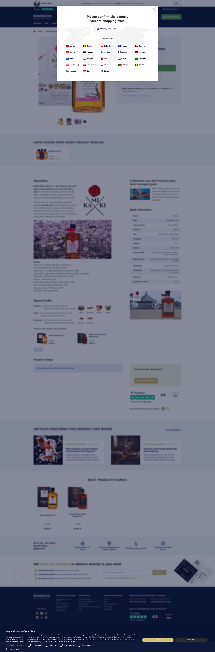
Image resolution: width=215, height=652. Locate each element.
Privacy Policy (70, 641)
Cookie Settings (60, 641)
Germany (142, 52)
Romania (142, 65)
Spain (89, 71)
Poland (106, 65)
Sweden (107, 71)
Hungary (90, 58)
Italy (106, 58)
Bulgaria (107, 46)
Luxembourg (74, 65)
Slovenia (73, 71)
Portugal (124, 65)
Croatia (124, 46)
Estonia (90, 52)
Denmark (73, 52)
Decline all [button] (191, 640)
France (124, 52)
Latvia (123, 58)
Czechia (142, 46)
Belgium (90, 46)
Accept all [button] (158, 640)
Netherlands (91, 65)
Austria (72, 46)
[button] (71, 649)
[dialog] (107, 640)
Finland (107, 52)
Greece (72, 58)
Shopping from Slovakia (109, 29)
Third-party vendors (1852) (84, 637)
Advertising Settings (18, 641)
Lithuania (142, 58)
